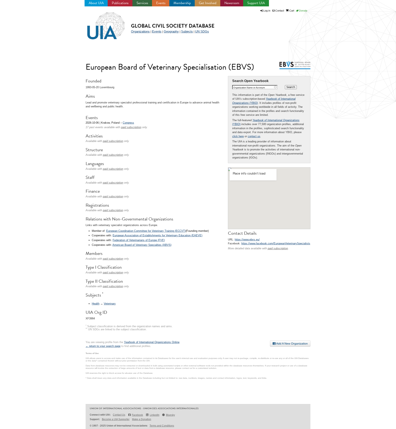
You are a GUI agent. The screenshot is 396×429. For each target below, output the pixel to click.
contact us (254, 136)
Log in (266, 10)
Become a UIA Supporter (116, 419)
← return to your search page (103, 346)
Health (95, 303)
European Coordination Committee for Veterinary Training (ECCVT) (146, 230)
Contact (279, 10)
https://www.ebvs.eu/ (247, 239)
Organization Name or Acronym (249, 87)
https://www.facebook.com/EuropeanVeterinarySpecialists (275, 243)
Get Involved (207, 3)
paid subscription (278, 248)
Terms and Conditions (162, 425)
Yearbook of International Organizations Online (151, 342)
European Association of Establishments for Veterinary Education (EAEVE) (157, 235)
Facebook (137, 415)
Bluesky (170, 415)
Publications (120, 3)
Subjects (187, 31)
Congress (128, 122)
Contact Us (119, 414)
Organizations (140, 31)
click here (238, 136)
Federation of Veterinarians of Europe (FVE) (139, 240)
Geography (171, 31)
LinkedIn (154, 415)
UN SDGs (202, 31)
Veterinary (110, 303)
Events (160, 3)
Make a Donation (141, 419)
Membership (182, 3)
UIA (101, 23)
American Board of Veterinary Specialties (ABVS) (141, 244)
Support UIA (256, 3)
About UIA (96, 3)
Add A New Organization (292, 343)
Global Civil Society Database (172, 26)
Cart (291, 10)
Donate (302, 10)
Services (142, 3)
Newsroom (231, 3)
